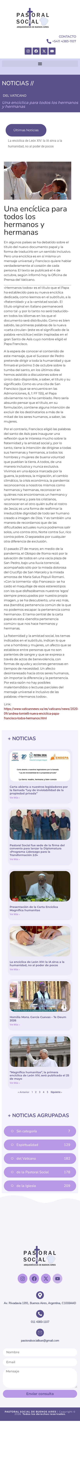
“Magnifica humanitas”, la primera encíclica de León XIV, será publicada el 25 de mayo (39, 1076)
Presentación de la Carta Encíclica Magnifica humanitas (34, 908)
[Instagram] (28, 51)
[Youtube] (52, 51)
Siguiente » (56, 1092)
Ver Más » (15, 797)
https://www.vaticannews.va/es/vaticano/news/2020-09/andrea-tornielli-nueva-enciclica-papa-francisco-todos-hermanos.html (41, 713)
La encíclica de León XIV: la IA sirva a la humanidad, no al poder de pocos (37, 963)
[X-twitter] (44, 51)
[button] (40, 63)
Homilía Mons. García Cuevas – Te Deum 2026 (38, 1018)
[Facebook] (36, 51)
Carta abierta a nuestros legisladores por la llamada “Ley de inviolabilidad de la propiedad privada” (39, 790)
